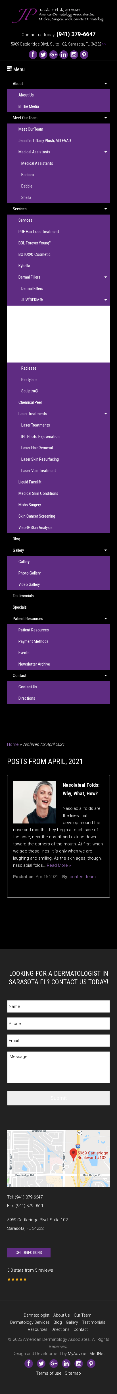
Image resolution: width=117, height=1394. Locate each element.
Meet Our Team (25, 117)
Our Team (82, 1315)
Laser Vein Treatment (38, 470)
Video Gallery (29, 584)
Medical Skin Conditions (38, 493)
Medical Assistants (34, 152)
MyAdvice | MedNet (86, 1353)
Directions (26, 698)
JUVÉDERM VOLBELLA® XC (47, 322)
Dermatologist (36, 1315)
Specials (20, 607)
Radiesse (28, 368)
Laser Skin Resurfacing (40, 459)
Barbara (27, 174)
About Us (26, 95)
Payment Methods (33, 641)
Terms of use (49, 1373)
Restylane (29, 379)
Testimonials (23, 595)
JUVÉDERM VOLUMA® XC (45, 345)
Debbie (26, 186)
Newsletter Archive (34, 664)
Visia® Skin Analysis (35, 527)
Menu (18, 69)
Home (13, 744)
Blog (16, 538)
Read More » (59, 865)
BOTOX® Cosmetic (34, 254)
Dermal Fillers (29, 277)
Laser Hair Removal (37, 447)
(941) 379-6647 (29, 1197)
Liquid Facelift (29, 482)
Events (24, 652)
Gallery (18, 550)
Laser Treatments (32, 413)
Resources (37, 1329)
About (18, 83)
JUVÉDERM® (32, 299)
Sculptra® (29, 391)
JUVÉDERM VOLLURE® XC (46, 334)
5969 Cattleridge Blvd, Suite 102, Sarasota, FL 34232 (58, 44)
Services (20, 208)
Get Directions (29, 1252)
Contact (19, 675)
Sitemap (73, 1373)
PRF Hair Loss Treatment (38, 231)
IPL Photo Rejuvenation (40, 436)
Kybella (24, 265)
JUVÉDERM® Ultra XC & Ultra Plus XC (54, 356)
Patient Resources (28, 618)
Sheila (26, 197)
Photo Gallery (29, 573)
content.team (83, 876)
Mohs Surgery (29, 504)
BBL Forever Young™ (34, 243)
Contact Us (27, 686)
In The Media (28, 106)
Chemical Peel (30, 402)
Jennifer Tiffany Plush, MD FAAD (44, 140)
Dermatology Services (30, 1322)
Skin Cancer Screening (36, 516)
